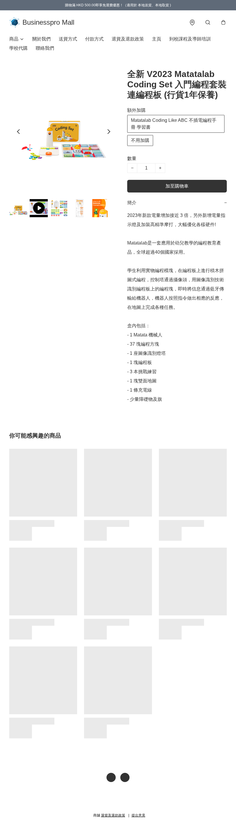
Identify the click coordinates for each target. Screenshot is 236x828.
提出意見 (138, 815)
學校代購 (18, 48)
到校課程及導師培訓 (190, 38)
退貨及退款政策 (128, 38)
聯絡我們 (45, 48)
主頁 (156, 38)
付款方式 (94, 38)
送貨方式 (68, 38)
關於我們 (41, 38)
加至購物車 (177, 186)
